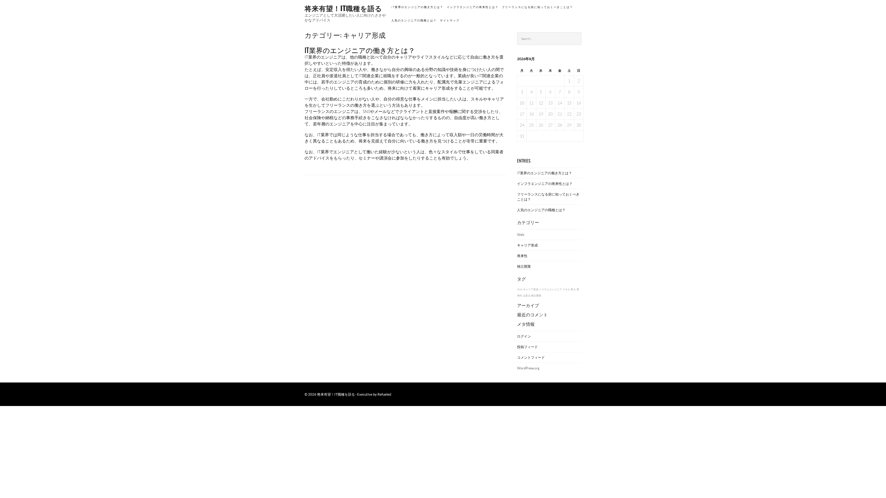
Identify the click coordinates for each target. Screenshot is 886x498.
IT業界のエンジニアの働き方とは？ (417, 7)
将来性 (522, 256)
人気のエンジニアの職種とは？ (414, 20)
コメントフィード (531, 357)
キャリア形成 (527, 245)
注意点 (526, 295)
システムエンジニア (550, 289)
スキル (566, 289)
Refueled (384, 394)
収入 (573, 289)
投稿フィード (527, 347)
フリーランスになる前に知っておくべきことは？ (537, 7)
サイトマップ (449, 20)
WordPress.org (528, 368)
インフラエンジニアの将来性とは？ (472, 7)
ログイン (524, 336)
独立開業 (524, 266)
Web (520, 234)
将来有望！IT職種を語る (343, 8)
